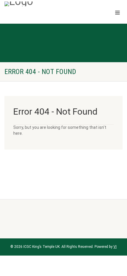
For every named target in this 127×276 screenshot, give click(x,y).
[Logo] (42, 3)
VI (115, 247)
